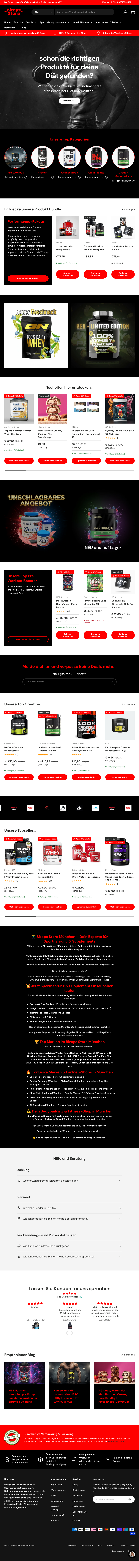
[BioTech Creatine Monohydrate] (19, 725)
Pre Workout (16, 172)
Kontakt (106, 2)
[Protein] (42, 157)
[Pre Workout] (15, 157)
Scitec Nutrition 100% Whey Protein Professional (86, 875)
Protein (42, 172)
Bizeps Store (15, 1545)
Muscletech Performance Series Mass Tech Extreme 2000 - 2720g (119, 877)
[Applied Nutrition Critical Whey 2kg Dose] (19, 409)
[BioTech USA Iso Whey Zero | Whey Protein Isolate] (19, 851)
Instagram (77, 1501)
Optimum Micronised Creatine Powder (49, 749)
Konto (75, 1484)
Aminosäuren (69, 172)
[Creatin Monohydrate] (123, 157)
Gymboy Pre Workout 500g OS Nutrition (119, 432)
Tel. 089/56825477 (122, 2)
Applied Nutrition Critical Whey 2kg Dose (17, 432)
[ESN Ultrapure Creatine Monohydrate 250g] (120, 725)
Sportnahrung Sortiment (53, 22)
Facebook (77, 1495)
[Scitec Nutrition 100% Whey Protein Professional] (86, 851)
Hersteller (9, 27)
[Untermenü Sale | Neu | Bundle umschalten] (35, 22)
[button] (133, 12)
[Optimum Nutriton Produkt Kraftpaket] (95, 227)
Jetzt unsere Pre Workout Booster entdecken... (69, 100)
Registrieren (78, 1490)
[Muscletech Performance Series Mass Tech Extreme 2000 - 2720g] (120, 851)
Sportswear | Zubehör (107, 22)
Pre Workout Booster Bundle (122, 248)
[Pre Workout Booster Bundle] (123, 227)
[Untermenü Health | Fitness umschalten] (91, 22)
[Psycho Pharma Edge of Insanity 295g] (95, 582)
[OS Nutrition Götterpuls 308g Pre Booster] (123, 582)
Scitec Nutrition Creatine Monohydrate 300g (85, 749)
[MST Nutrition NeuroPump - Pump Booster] (67, 582)
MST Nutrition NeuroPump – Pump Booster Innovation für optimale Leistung (23, 1396)
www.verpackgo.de (116, 1441)
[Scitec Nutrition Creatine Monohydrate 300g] (86, 725)
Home (7, 22)
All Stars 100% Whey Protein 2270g (49, 875)
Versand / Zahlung (128, 1545)
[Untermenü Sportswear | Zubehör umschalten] (120, 22)
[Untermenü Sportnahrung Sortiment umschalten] (68, 22)
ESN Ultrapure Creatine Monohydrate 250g (117, 749)
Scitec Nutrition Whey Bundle (64, 248)
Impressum (56, 1484)
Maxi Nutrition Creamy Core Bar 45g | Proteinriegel (50, 434)
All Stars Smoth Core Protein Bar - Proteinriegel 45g (86, 434)
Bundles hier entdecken (28, 278)
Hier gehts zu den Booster (28, 639)
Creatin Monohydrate (123, 174)
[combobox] (72, 12)
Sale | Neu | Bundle (23, 22)
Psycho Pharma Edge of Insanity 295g (95, 602)
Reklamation (78, 1506)
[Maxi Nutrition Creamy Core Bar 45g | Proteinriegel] (52, 409)
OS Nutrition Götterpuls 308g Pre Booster (122, 604)
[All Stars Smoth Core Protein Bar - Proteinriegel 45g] (86, 409)
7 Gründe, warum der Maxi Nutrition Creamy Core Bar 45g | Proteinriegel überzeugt (113, 1396)
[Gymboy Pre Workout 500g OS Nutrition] (120, 409)
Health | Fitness (81, 22)
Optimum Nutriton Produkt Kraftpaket (94, 248)
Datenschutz (57, 1501)
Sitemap (55, 1520)
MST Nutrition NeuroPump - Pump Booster (66, 604)
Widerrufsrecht (58, 1490)
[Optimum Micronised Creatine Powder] (52, 725)
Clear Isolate (96, 172)
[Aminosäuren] (69, 157)
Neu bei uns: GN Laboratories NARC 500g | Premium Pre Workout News (66, 1396)
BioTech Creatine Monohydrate (13, 749)
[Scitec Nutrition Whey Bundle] (67, 227)
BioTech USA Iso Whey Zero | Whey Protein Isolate (19, 875)
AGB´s (53, 1495)
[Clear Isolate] (96, 157)
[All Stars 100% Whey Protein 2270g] (52, 851)
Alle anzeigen (128, 209)
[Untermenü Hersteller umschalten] (17, 27)
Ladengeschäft (58, 1515)
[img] (69, 1293)
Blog (24, 27)
